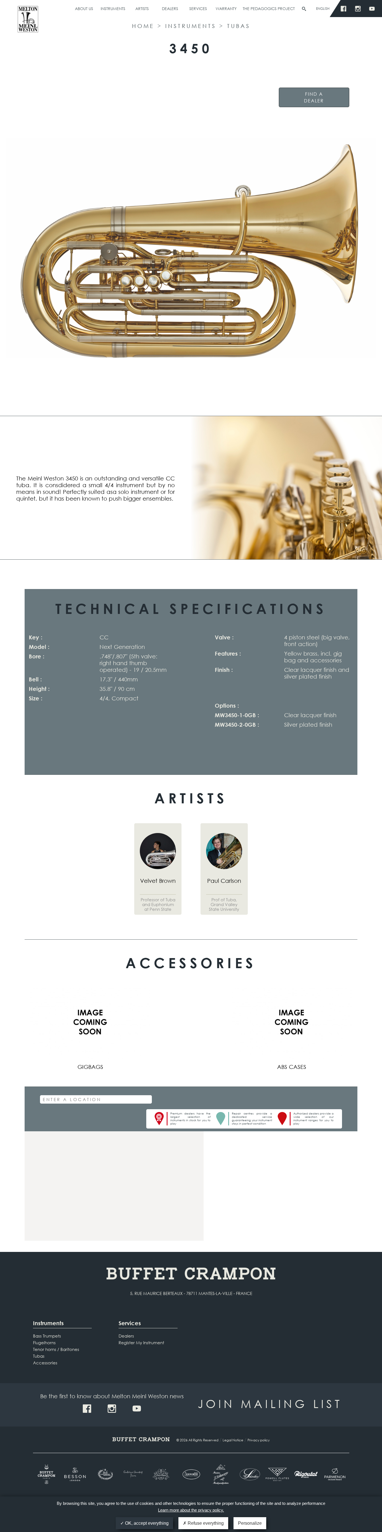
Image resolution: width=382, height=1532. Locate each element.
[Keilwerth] (191, 1474)
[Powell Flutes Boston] (277, 1474)
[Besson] (76, 1474)
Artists (142, 8)
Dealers (170, 8)
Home (143, 26)
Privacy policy (258, 1440)
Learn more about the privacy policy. (191, 1510)
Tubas (238, 26)
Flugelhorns (44, 1342)
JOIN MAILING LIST (270, 1403)
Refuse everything (205, 1523)
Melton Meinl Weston (28, 22)
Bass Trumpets (47, 1336)
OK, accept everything (146, 1523)
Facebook (345, 9)
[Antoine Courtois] (133, 1474)
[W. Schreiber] (248, 1474)
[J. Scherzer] (219, 1474)
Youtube (373, 9)
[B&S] (104, 1474)
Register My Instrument (141, 1342)
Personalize (250, 1523)
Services (198, 8)
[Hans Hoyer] (162, 1474)
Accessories (45, 1363)
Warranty (226, 8)
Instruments (113, 8)
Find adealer (314, 97)
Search (304, 9)
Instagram (359, 9)
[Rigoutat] (306, 1474)
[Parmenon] (334, 1474)
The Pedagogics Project (269, 8)
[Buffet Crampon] (47, 1474)
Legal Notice (233, 1440)
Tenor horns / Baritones (56, 1349)
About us (84, 8)
